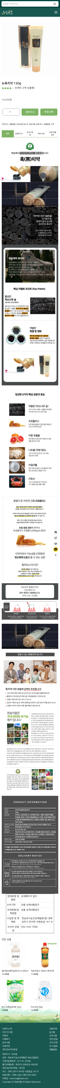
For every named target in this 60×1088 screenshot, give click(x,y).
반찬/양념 (53, 1039)
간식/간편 (53, 1042)
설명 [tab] (7, 134)
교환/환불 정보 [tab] (52, 133)
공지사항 (6, 1042)
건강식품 (53, 1036)
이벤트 (5, 1036)
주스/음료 (53, 1046)
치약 (52, 124)
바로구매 (48, 112)
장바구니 (30, 112)
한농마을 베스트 (22, 124)
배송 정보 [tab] (41, 134)
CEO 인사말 (7, 1032)
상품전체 (53, 1029)
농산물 (52, 1032)
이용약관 (6, 1046)
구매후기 (6, 1039)
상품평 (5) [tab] (18, 134)
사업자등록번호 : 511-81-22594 (16, 1061)
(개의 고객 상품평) (25, 88)
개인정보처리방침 (9, 1049)
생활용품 (12, 124)
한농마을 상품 (34, 124)
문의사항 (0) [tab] (30, 133)
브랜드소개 (7, 1029)
